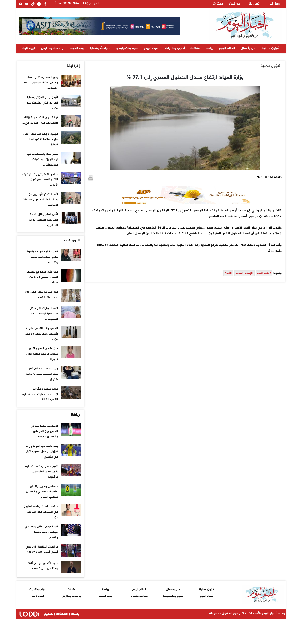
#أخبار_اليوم (264, 273)
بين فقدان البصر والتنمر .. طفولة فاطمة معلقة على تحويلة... (42, 354)
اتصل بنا (254, 4)
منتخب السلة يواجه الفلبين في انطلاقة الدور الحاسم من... (41, 512)
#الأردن (228, 273)
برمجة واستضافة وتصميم (61, 614)
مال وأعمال (248, 48)
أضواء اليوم (151, 48)
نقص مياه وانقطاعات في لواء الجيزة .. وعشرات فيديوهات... (42, 159)
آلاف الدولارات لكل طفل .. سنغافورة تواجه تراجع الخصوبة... (42, 313)
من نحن (234, 4)
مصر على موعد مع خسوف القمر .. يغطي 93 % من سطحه (42, 277)
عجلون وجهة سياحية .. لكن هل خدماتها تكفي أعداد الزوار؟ (40, 139)
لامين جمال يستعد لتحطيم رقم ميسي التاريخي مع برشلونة (41, 471)
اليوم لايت (29, 48)
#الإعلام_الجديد (244, 273)
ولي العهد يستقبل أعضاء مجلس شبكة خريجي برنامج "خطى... (41, 82)
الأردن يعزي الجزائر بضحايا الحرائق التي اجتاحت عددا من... (42, 102)
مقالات (195, 48)
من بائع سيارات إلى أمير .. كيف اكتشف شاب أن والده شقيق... (42, 374)
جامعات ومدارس (52, 48)
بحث (219, 4)
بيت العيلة (76, 48)
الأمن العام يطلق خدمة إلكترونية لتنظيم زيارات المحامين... (43, 220)
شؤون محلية (270, 48)
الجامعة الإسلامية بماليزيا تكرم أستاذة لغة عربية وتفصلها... (42, 257)
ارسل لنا (274, 4)
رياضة (209, 48)
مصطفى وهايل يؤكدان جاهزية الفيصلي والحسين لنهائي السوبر (42, 491)
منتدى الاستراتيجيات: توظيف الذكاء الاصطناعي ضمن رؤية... (40, 179)
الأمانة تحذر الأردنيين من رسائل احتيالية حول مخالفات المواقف (40, 199)
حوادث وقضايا (100, 48)
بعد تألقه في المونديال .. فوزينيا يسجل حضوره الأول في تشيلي (42, 451)
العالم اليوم (227, 48)
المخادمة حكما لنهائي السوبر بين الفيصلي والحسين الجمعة (44, 431)
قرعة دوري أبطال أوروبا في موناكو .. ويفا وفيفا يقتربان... (41, 532)
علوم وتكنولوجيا (127, 48)
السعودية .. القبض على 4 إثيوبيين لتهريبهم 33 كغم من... (41, 334)
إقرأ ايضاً (73, 66)
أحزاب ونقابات (175, 48)
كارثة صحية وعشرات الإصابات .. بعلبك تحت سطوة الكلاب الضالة (40, 394)
